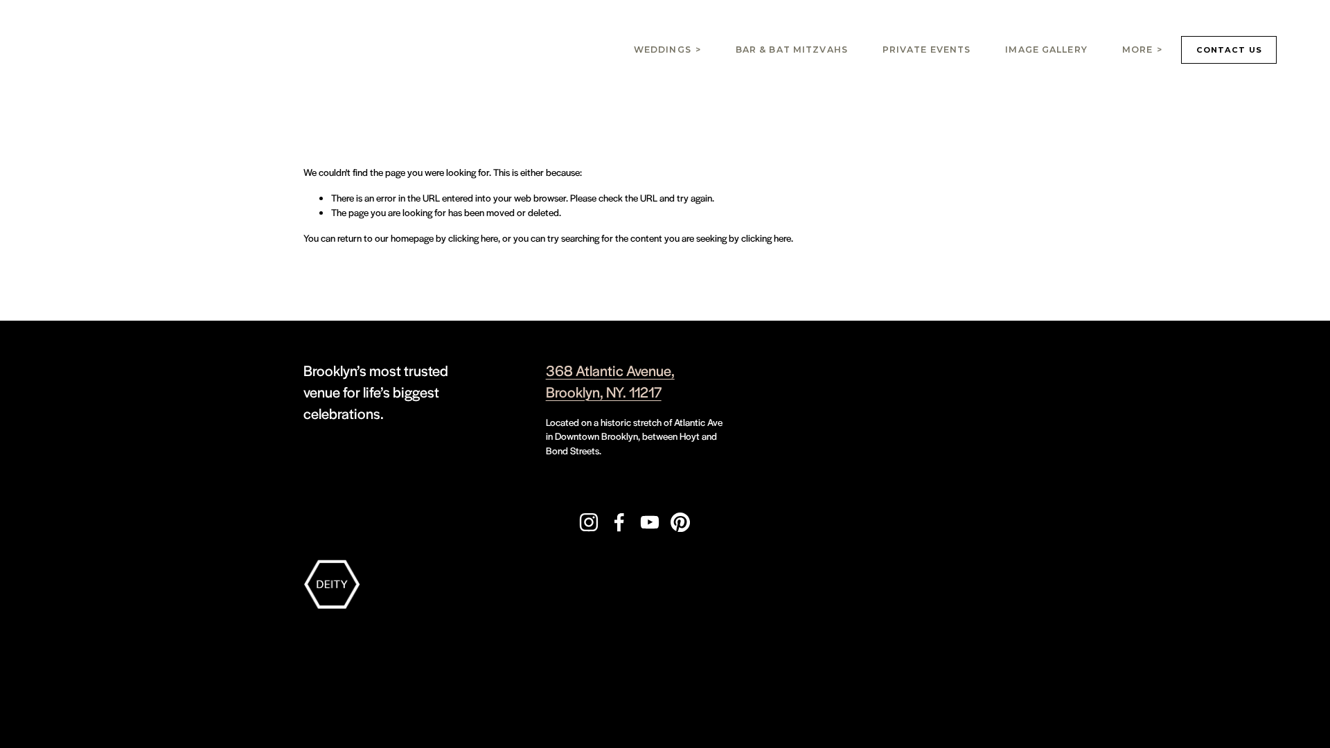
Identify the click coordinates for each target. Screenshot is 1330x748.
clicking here (473, 237)
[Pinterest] (680, 522)
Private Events (927, 49)
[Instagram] (588, 522)
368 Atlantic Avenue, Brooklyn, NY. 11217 (610, 381)
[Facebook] (619, 522)
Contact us (1229, 50)
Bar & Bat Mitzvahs (792, 49)
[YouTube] (649, 522)
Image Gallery (1046, 49)
